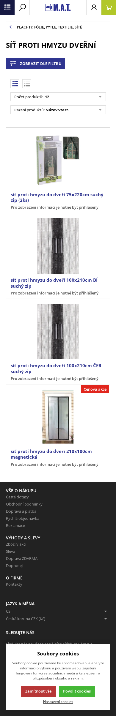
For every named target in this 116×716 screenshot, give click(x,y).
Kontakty (14, 584)
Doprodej (14, 565)
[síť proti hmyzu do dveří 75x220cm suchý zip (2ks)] (58, 160)
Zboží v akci (16, 544)
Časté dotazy (17, 497)
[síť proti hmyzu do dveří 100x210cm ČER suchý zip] (58, 331)
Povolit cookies (77, 691)
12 (46, 96)
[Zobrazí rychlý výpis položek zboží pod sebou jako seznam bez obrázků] (26, 83)
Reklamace (15, 525)
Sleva (10, 551)
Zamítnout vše (38, 691)
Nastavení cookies (58, 701)
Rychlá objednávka (22, 518)
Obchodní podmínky (24, 504)
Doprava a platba (21, 511)
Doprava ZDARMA (21, 558)
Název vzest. (57, 110)
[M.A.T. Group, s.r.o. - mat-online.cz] (58, 7)
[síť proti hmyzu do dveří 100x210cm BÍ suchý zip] (58, 246)
